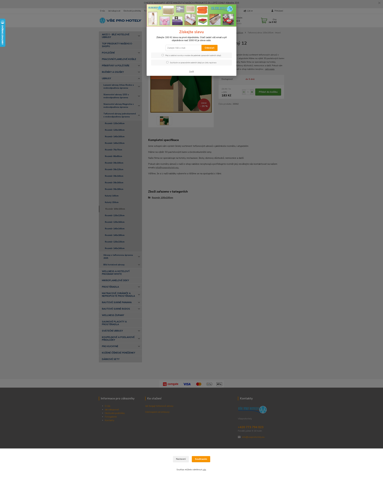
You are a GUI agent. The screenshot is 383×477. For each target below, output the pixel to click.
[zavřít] (231, 8)
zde (204, 469)
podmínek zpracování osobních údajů (207, 55)
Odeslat (209, 47)
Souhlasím (201, 459)
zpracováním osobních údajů (191, 63)
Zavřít (191, 71)
